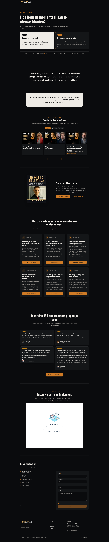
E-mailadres (60, 479)
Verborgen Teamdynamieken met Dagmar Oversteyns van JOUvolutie (31, 147)
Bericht (59, 490)
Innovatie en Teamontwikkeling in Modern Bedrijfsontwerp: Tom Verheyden (75, 148)
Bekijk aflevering (28, 152)
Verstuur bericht (72, 506)
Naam (59, 473)
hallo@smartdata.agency (27, 479)
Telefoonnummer (63, 485)
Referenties (79, 2)
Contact (86, 2)
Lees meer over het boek (78, 196)
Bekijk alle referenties (54, 374)
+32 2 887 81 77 (25, 482)
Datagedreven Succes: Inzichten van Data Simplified (53, 147)
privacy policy (66, 503)
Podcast (72, 2)
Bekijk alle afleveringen (54, 159)
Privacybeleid (84, 537)
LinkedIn (55, 128)
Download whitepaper (31, 262)
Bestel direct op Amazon (63, 196)
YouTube (48, 128)
